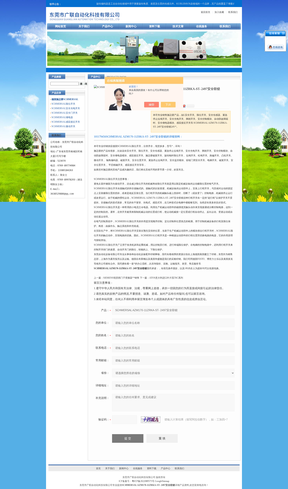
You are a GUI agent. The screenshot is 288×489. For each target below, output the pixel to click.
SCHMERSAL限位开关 (63, 103)
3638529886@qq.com (62, 193)
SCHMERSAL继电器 (62, 117)
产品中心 (107, 26)
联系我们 (233, 12)
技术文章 (178, 26)
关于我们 (84, 26)
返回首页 (205, 12)
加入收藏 (219, 12)
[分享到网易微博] (184, 105)
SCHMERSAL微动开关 (63, 126)
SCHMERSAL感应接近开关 (66, 121)
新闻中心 (131, 26)
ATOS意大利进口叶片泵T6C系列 (166, 277)
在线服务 (201, 26)
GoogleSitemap (162, 481)
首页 (98, 468)
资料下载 (154, 26)
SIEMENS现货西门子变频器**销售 (121, 277)
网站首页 (60, 26)
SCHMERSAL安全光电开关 (66, 108)
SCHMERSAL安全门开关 (65, 112)
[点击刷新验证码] (150, 419)
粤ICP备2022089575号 (143, 481)
